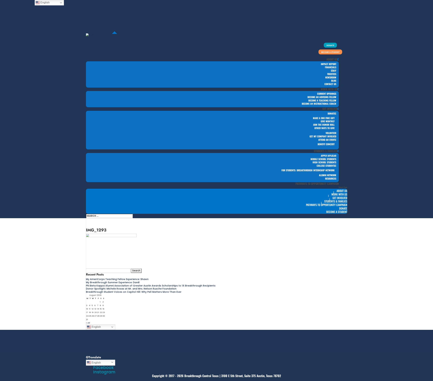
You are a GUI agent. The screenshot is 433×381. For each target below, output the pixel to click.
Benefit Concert (326, 144)
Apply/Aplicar (328, 155)
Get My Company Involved (323, 136)
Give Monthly (328, 121)
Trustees (331, 74)
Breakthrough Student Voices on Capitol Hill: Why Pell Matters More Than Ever (133, 292)
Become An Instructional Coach (319, 103)
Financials (330, 67)
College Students (326, 165)
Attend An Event (326, 139)
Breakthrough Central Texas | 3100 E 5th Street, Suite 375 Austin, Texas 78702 (232, 376)
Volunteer (331, 133)
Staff (333, 70)
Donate (331, 113)
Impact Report (328, 64)
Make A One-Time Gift (324, 118)
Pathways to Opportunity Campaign (317, 184)
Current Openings (326, 93)
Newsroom (330, 77)
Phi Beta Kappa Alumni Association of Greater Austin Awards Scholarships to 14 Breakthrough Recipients (150, 285)
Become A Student (336, 212)
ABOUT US (331, 59)
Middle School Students (323, 159)
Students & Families (325, 151)
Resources (330, 178)
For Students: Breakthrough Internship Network (308, 170)
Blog (333, 80)
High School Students (324, 162)
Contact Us (330, 84)
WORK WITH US (329, 89)
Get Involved (329, 109)
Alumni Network (327, 175)
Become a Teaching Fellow (322, 100)
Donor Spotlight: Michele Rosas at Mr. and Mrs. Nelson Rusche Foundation (131, 288)
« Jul (88, 322)
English (96, 326)
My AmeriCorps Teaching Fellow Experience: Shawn (117, 279)
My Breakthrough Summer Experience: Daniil (113, 282)
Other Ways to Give (324, 128)
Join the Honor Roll (324, 124)
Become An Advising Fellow (321, 97)
